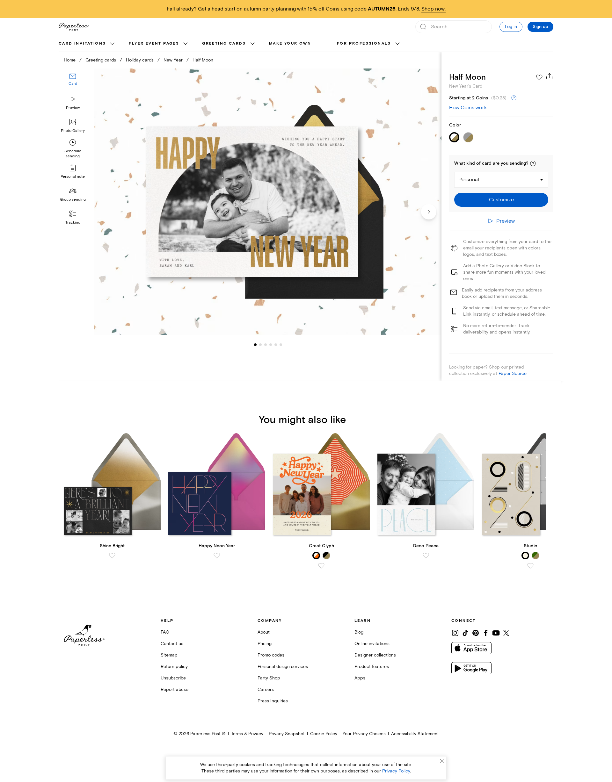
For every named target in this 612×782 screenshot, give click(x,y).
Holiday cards (140, 60)
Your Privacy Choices (364, 733)
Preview (73, 107)
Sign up (540, 27)
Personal (468, 179)
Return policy (174, 666)
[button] (533, 163)
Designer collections (375, 655)
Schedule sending (72, 154)
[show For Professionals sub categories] (397, 44)
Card (73, 84)
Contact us (172, 643)
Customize (501, 200)
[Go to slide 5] (270, 344)
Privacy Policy (396, 771)
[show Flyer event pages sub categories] (185, 44)
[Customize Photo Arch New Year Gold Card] (267, 202)
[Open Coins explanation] (514, 98)
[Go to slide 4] (265, 344)
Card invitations (82, 43)
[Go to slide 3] (260, 344)
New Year (173, 60)
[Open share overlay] (549, 76)
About (264, 632)
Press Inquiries (273, 701)
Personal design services (283, 666)
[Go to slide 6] (275, 344)
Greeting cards (224, 43)
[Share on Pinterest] (475, 633)
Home (70, 60)
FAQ (165, 632)
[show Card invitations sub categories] (112, 44)
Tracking (72, 222)
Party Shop (269, 678)
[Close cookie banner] (442, 761)
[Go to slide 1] (255, 344)
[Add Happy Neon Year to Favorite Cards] (217, 555)
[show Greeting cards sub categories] (252, 44)
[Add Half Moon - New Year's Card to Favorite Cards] (539, 77)
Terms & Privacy (247, 733)
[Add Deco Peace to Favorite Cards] (426, 555)
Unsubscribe (173, 678)
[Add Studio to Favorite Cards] (530, 566)
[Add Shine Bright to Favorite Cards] (112, 555)
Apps (359, 678)
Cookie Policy (323, 733)
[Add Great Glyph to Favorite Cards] (321, 566)
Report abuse (174, 689)
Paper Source (513, 373)
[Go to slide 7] (281, 344)
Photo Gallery (73, 130)
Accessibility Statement (415, 733)
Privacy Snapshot (287, 733)
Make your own (290, 43)
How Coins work (468, 107)
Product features (371, 666)
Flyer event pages (154, 43)
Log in (511, 26)
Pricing (265, 643)
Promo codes (271, 655)
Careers (266, 689)
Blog (358, 632)
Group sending (73, 199)
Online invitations (372, 643)
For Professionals (364, 43)
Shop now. (433, 9)
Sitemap (169, 655)
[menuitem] (87, 44)
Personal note (73, 176)
